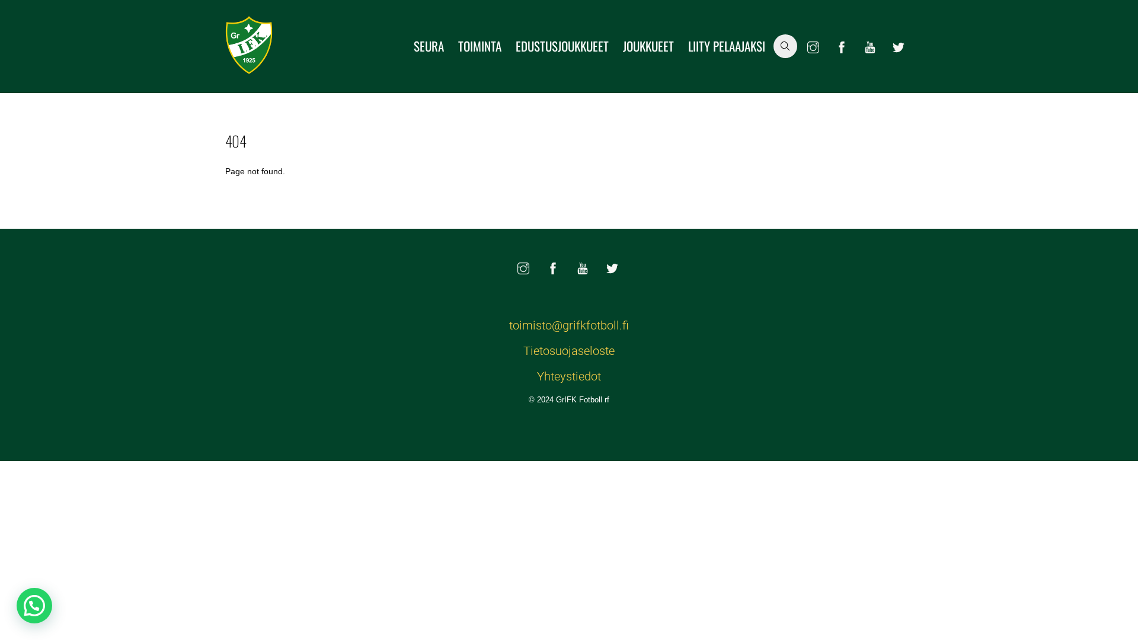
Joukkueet (648, 46)
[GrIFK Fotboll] (249, 67)
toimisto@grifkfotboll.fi (569, 325)
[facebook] (841, 45)
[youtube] (870, 45)
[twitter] (898, 45)
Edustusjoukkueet (562, 46)
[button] (34, 605)
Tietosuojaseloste (569, 351)
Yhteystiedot (569, 376)
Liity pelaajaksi (726, 46)
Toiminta (479, 46)
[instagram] (813, 45)
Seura (429, 46)
